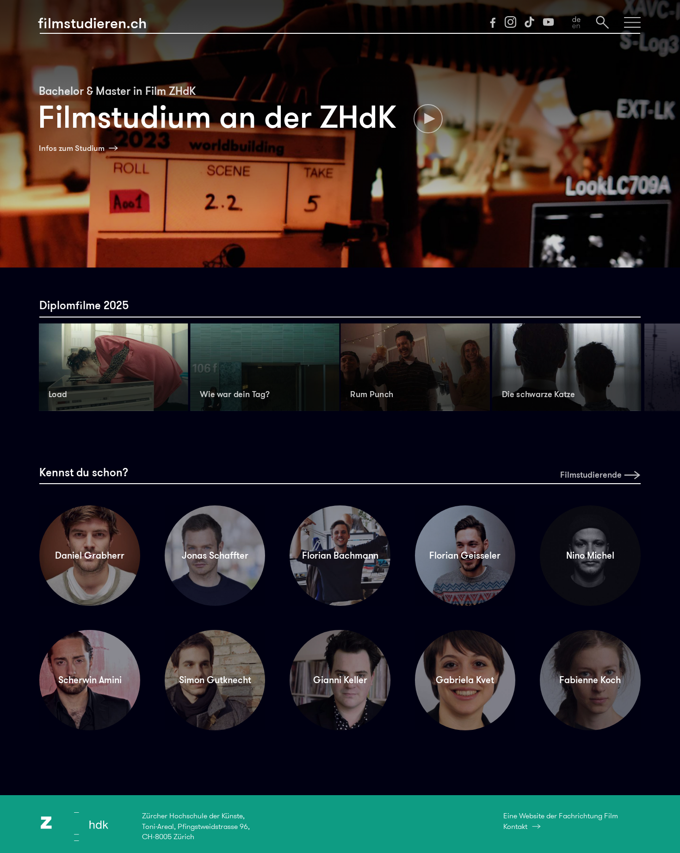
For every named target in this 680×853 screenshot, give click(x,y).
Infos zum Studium (72, 148)
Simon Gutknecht (215, 679)
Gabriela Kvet (465, 679)
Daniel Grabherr (89, 555)
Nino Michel (590, 555)
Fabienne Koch (590, 679)
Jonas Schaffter (215, 555)
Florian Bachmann (340, 555)
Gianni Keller (340, 679)
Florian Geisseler (465, 555)
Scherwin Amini (90, 679)
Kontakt (515, 826)
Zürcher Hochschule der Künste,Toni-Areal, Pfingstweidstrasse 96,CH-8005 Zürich (196, 826)
